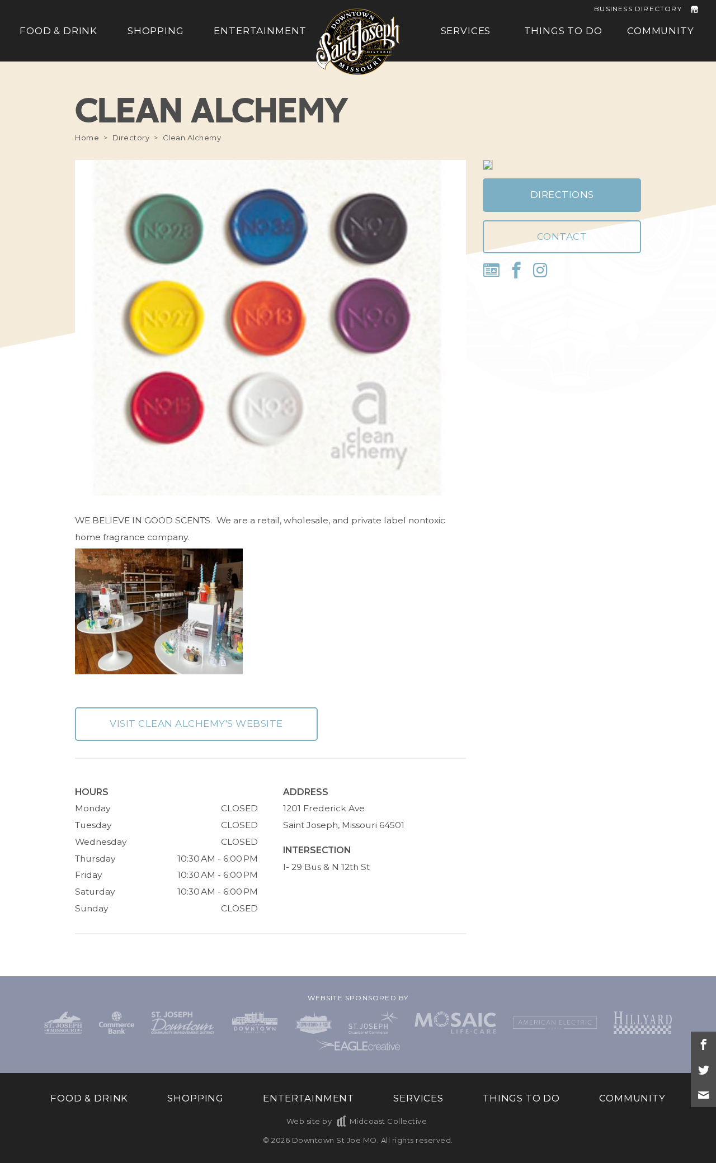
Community (660, 31)
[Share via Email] (703, 1094)
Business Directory (638, 8)
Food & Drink (58, 31)
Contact (562, 236)
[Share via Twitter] (703, 1069)
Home (87, 137)
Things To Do (563, 31)
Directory (131, 137)
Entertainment (260, 31)
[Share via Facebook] (703, 1044)
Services (466, 31)
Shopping (156, 31)
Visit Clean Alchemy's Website (196, 723)
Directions (562, 194)
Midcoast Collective (388, 1121)
